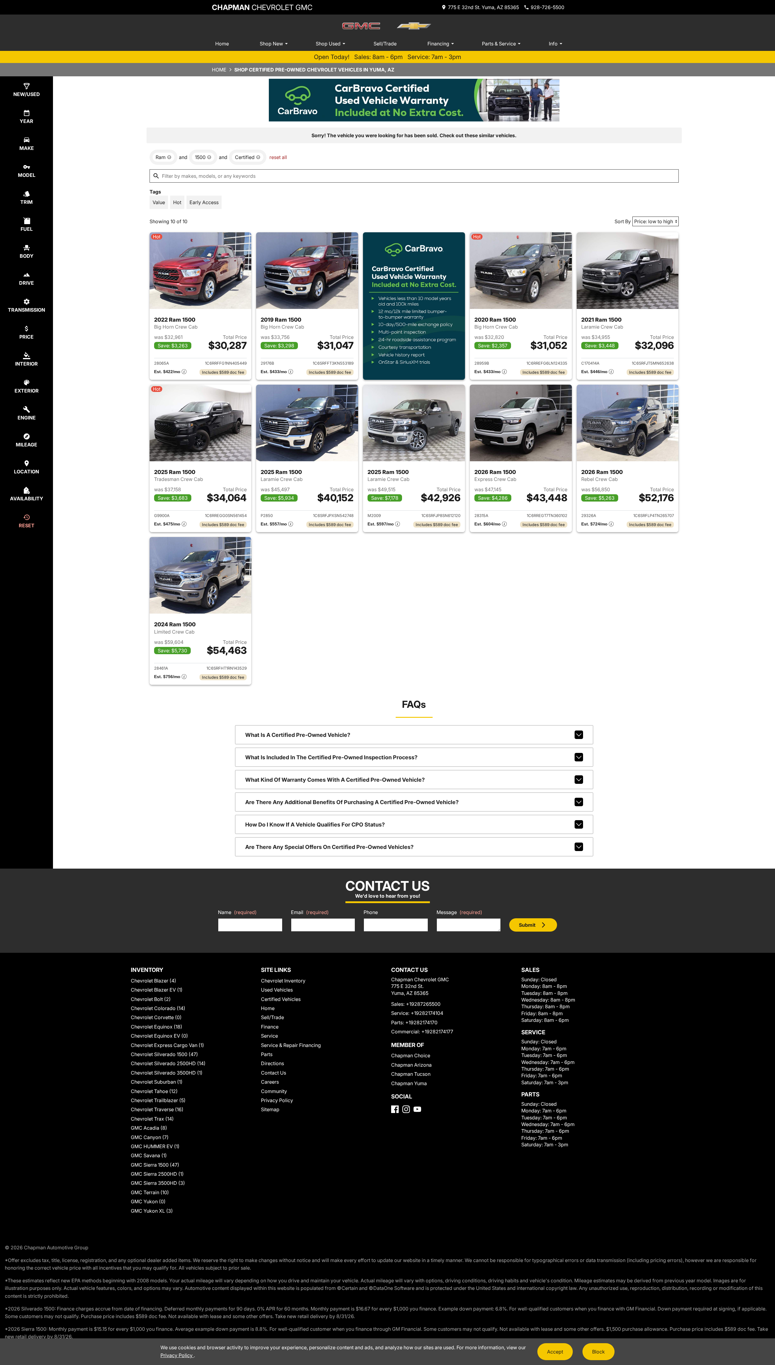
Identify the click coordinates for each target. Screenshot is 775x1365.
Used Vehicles (277, 990)
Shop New (271, 44)
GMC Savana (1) (149, 1155)
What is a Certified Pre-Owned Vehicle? (297, 735)
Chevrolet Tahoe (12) (154, 1091)
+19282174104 (427, 1013)
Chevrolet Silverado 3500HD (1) (167, 1073)
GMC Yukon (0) (148, 1201)
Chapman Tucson (410, 1074)
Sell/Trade (385, 44)
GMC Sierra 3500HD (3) (158, 1183)
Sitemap (270, 1109)
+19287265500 (423, 1004)
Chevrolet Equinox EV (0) (159, 1036)
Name (237, 912)
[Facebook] (395, 1109)
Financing (438, 44)
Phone (371, 912)
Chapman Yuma (409, 1083)
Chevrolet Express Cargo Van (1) (167, 1045)
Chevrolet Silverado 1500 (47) (164, 1054)
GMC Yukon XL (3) (152, 1211)
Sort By (623, 221)
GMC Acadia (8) (149, 1128)
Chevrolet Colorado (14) (158, 1008)
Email (310, 912)
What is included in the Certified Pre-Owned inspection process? (331, 757)
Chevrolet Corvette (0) (156, 1017)
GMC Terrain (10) (150, 1192)
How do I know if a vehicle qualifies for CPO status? (315, 824)
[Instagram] (406, 1109)
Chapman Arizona (411, 1065)
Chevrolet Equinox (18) (156, 1027)
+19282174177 (437, 1032)
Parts (266, 1054)
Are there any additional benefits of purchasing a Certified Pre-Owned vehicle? (352, 802)
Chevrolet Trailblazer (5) (158, 1100)
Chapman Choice (410, 1055)
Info (553, 44)
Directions (272, 1063)
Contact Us (273, 1073)
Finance (270, 1027)
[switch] (159, 202)
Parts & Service (499, 44)
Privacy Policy (277, 1100)
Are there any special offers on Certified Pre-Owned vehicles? (329, 847)
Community (274, 1091)
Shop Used (328, 44)
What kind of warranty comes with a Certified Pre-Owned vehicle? (335, 780)
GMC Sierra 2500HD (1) (157, 1174)
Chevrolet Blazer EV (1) (157, 990)
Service (269, 1036)
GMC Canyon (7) (150, 1137)
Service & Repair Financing (291, 1045)
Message (459, 912)
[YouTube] (417, 1109)
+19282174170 (421, 1022)
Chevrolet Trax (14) (152, 1119)
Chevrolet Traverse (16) (157, 1109)
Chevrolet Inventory (283, 981)
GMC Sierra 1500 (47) (155, 1165)
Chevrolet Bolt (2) (151, 999)
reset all (278, 157)
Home (222, 44)
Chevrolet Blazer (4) (153, 981)
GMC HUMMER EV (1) (155, 1146)
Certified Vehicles (281, 999)
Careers (270, 1082)
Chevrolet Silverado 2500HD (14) (168, 1063)
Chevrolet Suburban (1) (157, 1082)
